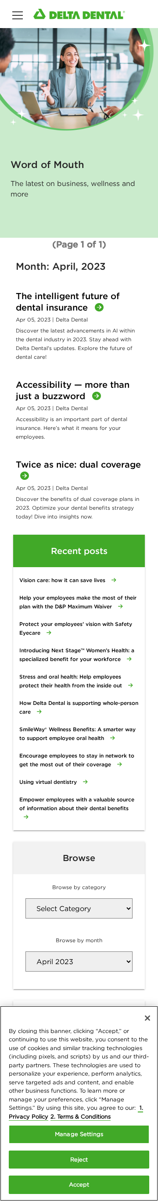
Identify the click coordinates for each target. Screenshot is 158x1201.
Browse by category (79, 887)
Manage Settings (79, 1134)
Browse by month (79, 940)
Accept (79, 1184)
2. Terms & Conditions (80, 1116)
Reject (79, 1159)
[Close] (147, 1018)
